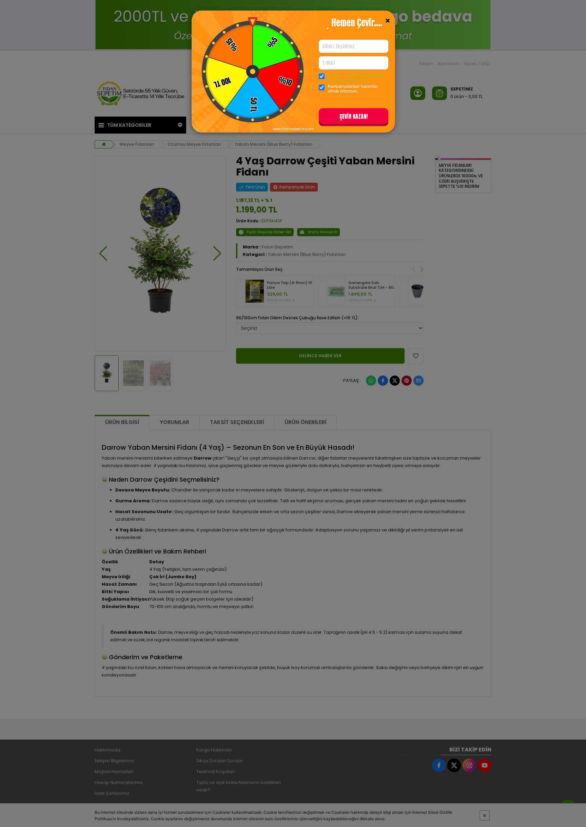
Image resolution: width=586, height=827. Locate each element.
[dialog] (293, 413)
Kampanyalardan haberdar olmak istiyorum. (353, 89)
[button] (353, 117)
